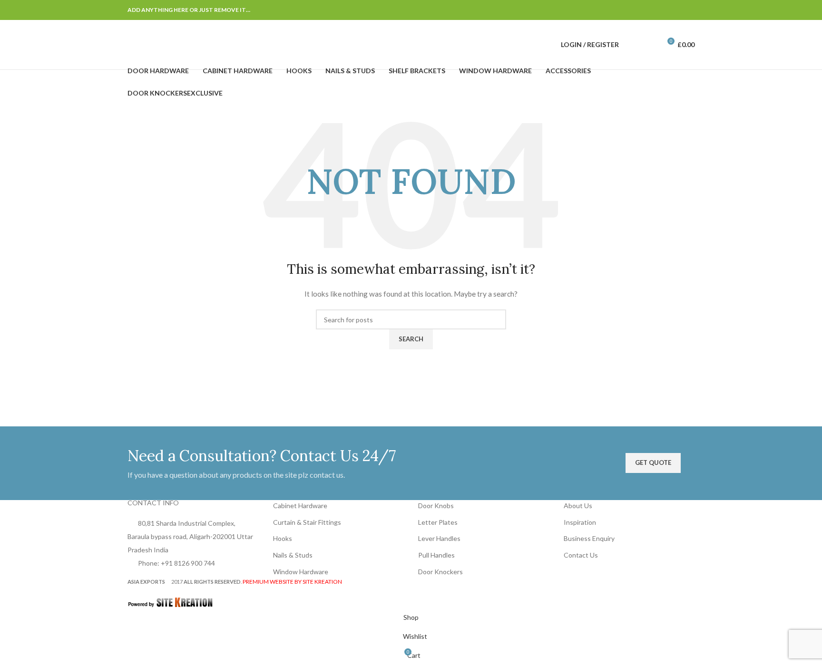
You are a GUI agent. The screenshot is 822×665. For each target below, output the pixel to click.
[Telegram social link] (689, 10)
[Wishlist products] (649, 44)
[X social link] (643, 10)
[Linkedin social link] (677, 10)
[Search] (632, 44)
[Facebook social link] (631, 10)
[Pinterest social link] (666, 10)
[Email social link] (654, 10)
